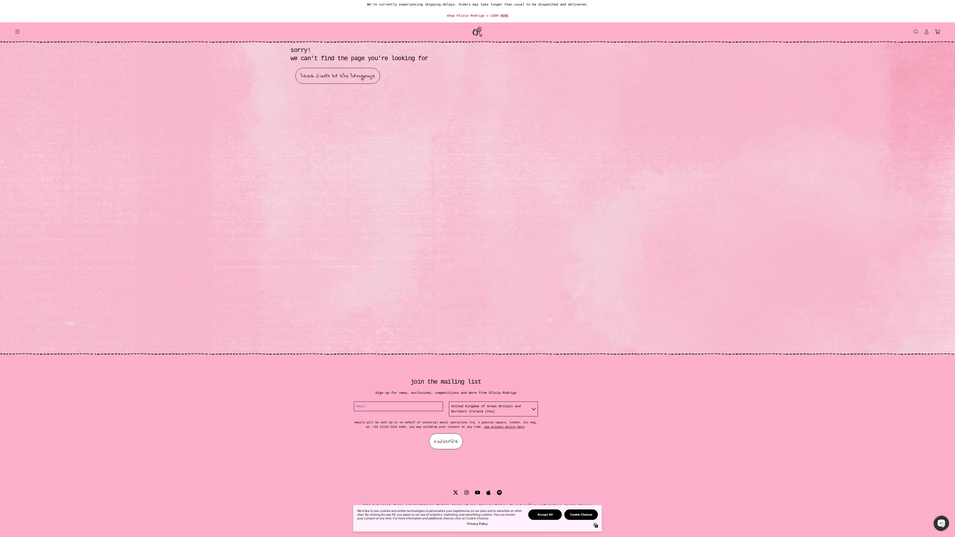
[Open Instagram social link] (466, 492)
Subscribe (446, 441)
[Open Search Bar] (915, 31)
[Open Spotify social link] (499, 492)
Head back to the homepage (338, 76)
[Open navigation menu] (17, 31)
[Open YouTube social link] (477, 492)
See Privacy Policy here (504, 427)
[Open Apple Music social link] (488, 492)
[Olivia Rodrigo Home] (477, 31)
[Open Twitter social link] (455, 492)
